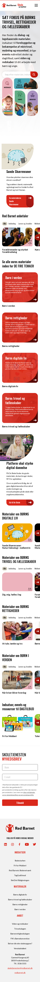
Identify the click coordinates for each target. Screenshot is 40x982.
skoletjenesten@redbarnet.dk (20, 968)
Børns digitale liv (20, 894)
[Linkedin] (5, 844)
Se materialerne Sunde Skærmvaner (15, 201)
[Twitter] (34, 844)
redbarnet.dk (20, 972)
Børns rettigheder (20, 904)
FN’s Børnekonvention (20, 938)
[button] (37, 237)
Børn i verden (20, 909)
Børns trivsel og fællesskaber (20, 899)
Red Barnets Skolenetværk (20, 870)
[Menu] (36, 5)
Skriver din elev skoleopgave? (20, 943)
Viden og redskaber (20, 924)
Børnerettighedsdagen (20, 933)
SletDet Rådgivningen (20, 880)
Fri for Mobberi (20, 865)
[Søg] (34, 74)
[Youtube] (27, 844)
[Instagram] (12, 844)
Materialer (20, 886)
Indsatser (20, 852)
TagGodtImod (20, 875)
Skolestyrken (20, 860)
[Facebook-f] (19, 844)
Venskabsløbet (20, 948)
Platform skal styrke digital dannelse (19, 465)
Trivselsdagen (20, 929)
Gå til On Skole (14, 502)
